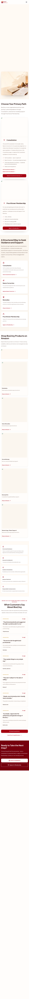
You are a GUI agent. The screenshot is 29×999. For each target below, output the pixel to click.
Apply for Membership (15, 55)
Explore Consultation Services (14, 175)
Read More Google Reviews (13, 735)
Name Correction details (8, 171)
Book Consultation (15, 50)
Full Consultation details (8, 169)
